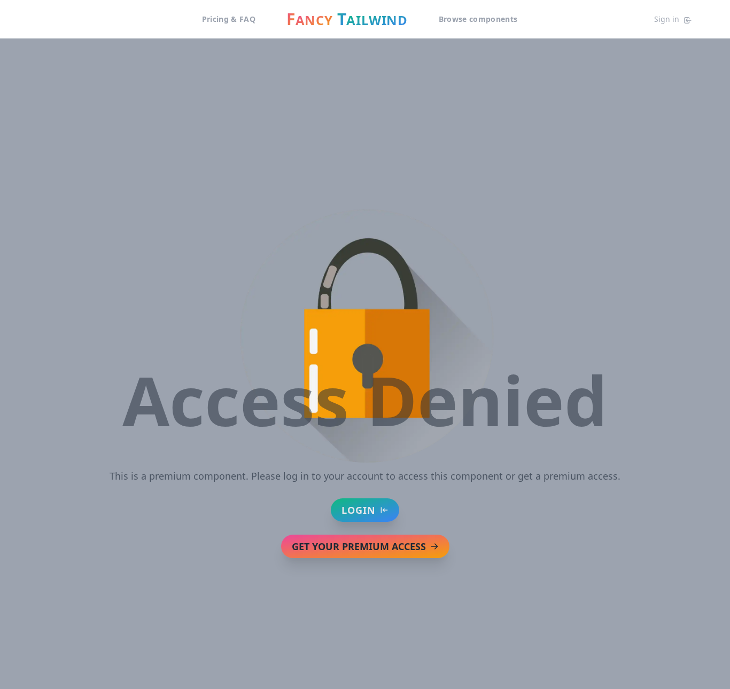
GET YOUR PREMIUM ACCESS (359, 546)
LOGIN (358, 510)
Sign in (666, 19)
